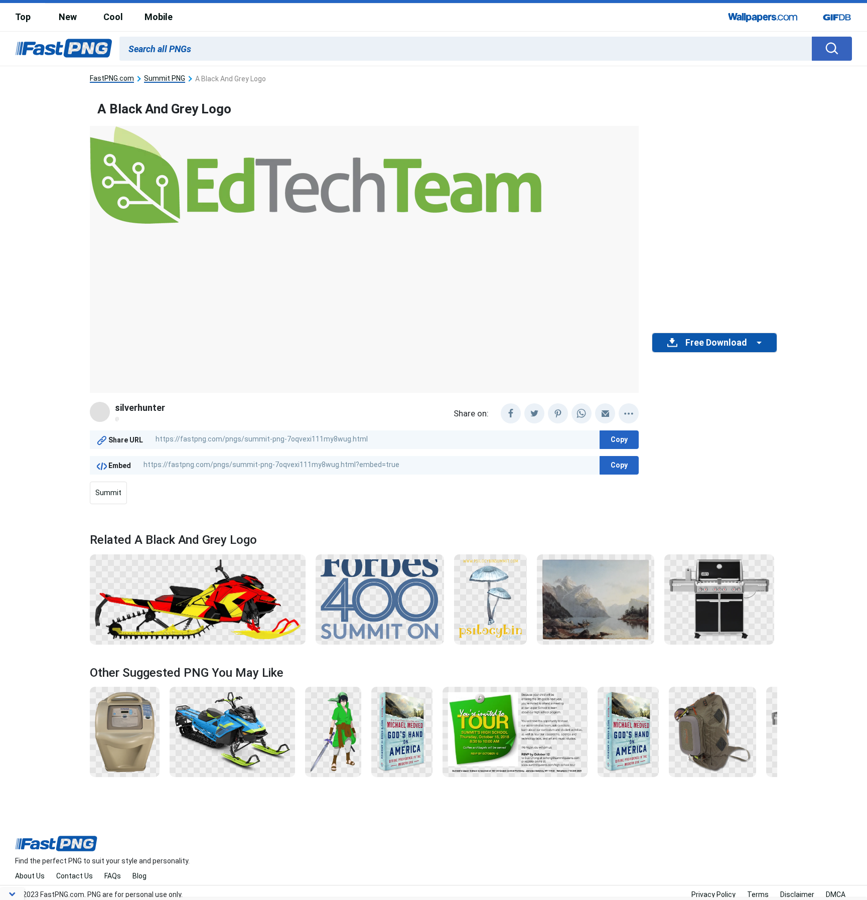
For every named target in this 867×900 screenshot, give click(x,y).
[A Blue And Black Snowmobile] (232, 731)
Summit (108, 493)
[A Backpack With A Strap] (712, 731)
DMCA (835, 894)
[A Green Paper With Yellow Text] (515, 731)
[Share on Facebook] (511, 413)
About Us (30, 876)
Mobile (158, 17)
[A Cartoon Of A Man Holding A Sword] (333, 731)
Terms (758, 894)
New (68, 17)
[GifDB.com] (837, 17)
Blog (139, 876)
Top (23, 17)
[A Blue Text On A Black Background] (380, 598)
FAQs (112, 876)
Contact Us (74, 876)
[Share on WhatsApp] (581, 413)
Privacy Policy (713, 894)
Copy (619, 439)
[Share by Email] (605, 413)
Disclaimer (797, 894)
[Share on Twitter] (534, 413)
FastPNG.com (112, 78)
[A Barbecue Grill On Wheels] (719, 598)
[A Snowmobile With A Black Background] (198, 598)
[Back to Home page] (63, 49)
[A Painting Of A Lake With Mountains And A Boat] (595, 598)
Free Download (716, 343)
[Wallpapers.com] (763, 17)
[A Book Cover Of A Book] (401, 731)
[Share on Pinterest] (558, 413)
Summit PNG (164, 78)
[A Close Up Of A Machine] (125, 731)
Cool (113, 17)
